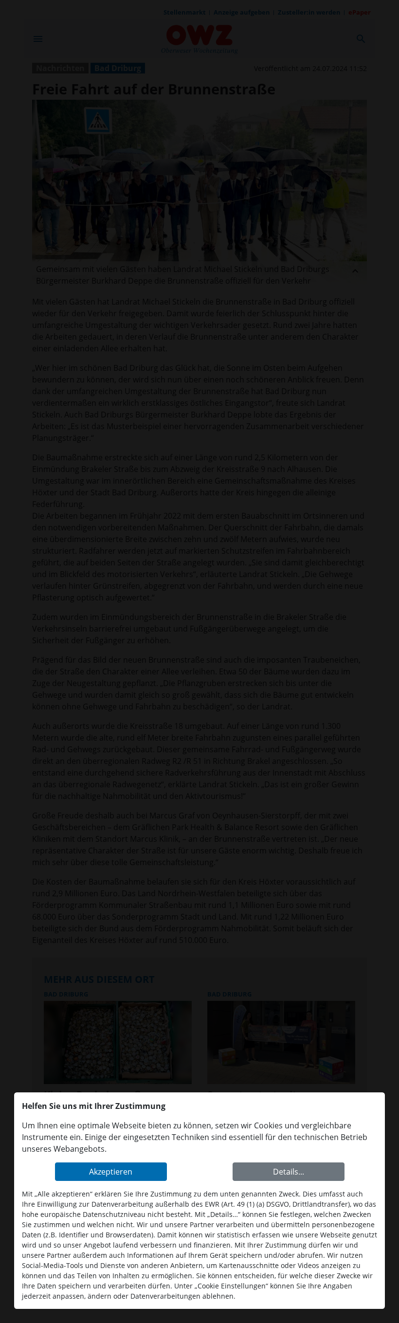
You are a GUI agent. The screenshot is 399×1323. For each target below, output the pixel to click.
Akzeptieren (110, 1171)
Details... (288, 1171)
